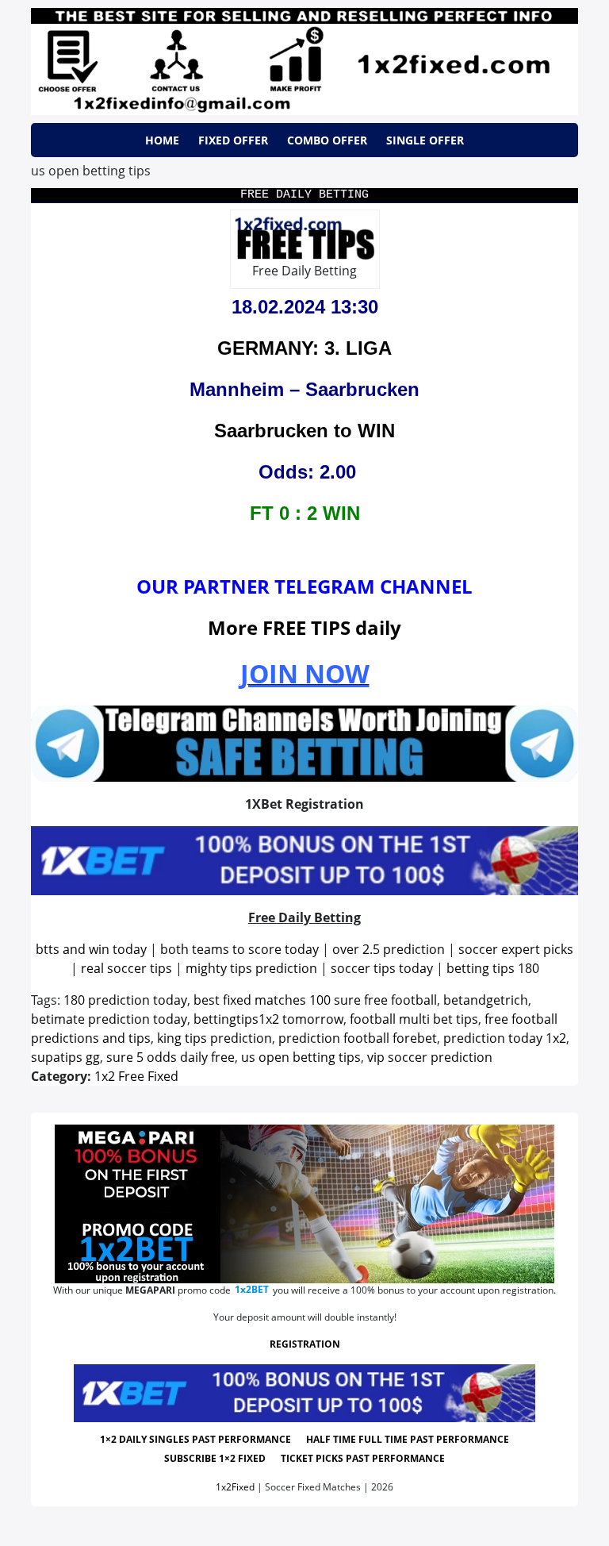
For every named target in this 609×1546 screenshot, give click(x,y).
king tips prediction (214, 1038)
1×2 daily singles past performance (195, 1439)
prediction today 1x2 (504, 1038)
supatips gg (65, 1057)
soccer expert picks (515, 949)
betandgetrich (485, 1000)
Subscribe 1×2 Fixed (215, 1458)
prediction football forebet (357, 1038)
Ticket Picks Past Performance (363, 1458)
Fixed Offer (233, 140)
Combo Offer (327, 140)
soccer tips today (382, 968)
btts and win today (91, 949)
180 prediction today (125, 1000)
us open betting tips (301, 1057)
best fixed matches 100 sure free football (315, 1000)
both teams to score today (239, 949)
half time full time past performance (407, 1439)
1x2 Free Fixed (136, 1076)
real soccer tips (126, 968)
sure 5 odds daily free (170, 1057)
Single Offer (425, 140)
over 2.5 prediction (388, 949)
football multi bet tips (414, 1019)
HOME (162, 140)
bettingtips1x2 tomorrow (268, 1019)
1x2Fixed (235, 1487)
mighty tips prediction (251, 968)
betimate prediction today (109, 1019)
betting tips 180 (492, 968)
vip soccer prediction (429, 1057)
